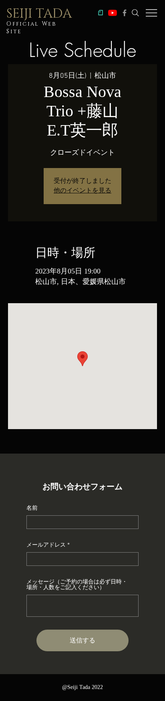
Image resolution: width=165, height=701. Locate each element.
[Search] (135, 12)
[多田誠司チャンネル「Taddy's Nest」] (112, 12)
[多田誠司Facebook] (124, 12)
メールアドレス (46, 544)
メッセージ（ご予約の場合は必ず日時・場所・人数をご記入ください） (76, 584)
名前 (32, 508)
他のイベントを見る (82, 191)
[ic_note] (100, 12)
